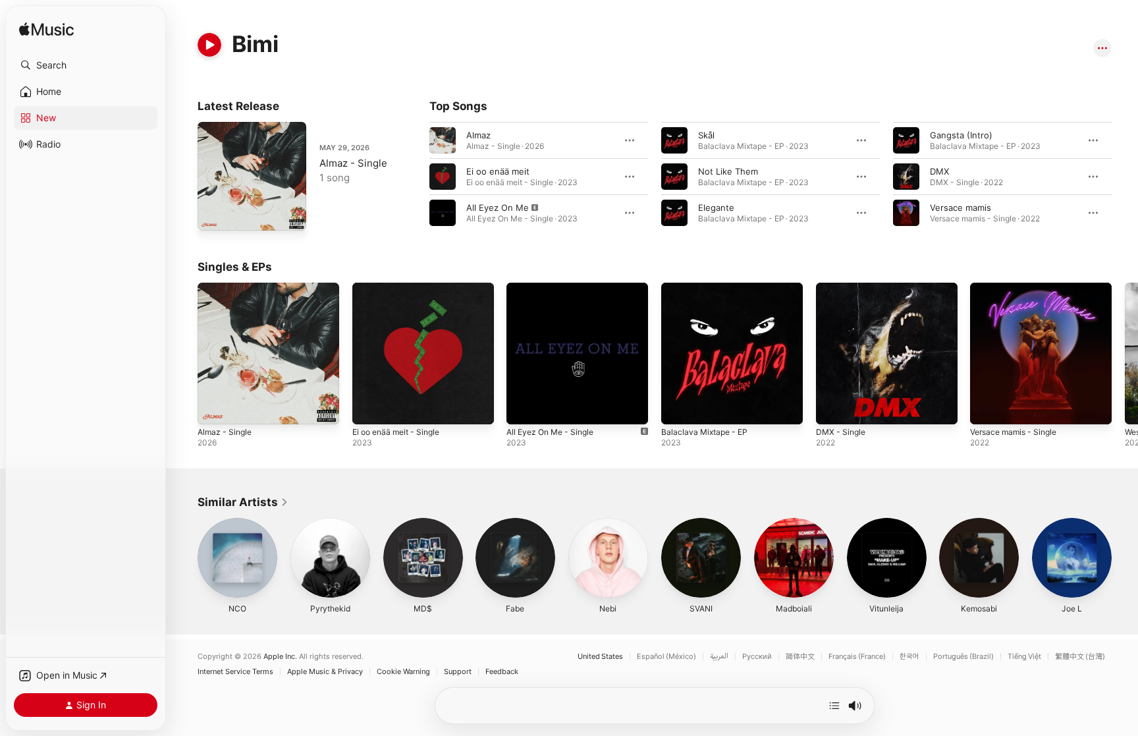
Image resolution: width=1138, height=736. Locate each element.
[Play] (209, 45)
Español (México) (666, 656)
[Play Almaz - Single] (214, 214)
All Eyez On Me (497, 207)
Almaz (478, 135)
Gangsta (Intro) (961, 135)
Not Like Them (728, 171)
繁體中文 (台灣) (1080, 656)
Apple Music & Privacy (325, 671)
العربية (719, 656)
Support (458, 671)
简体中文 (800, 656)
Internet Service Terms (235, 671)
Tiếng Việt (1024, 656)
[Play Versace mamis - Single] (986, 408)
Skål (706, 135)
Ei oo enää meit (497, 171)
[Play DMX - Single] (832, 408)
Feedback (501, 671)
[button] (85, 65)
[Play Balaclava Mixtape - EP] (678, 408)
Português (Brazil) (963, 656)
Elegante (716, 207)
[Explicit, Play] (442, 213)
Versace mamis (960, 207)
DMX (939, 171)
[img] (46, 30)
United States (600, 656)
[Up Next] (834, 705)
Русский (757, 656)
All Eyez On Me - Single (554, 288)
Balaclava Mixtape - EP (707, 288)
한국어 (909, 656)
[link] (243, 502)
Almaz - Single (353, 163)
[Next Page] (1125, 176)
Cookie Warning (403, 671)
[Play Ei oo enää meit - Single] (369, 408)
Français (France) (857, 656)
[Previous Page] (416, 176)
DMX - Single (842, 288)
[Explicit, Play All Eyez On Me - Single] (523, 408)
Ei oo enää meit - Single (401, 288)
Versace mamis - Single (1018, 288)
